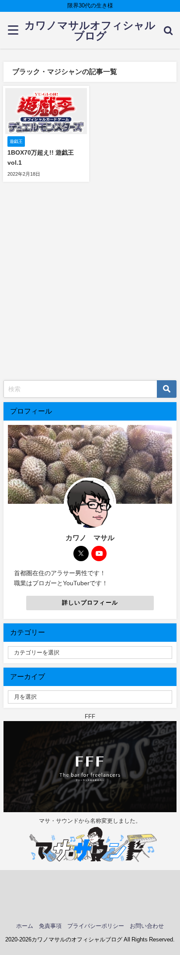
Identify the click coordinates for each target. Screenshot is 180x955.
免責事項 (50, 926)
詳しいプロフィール (90, 602)
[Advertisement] (90, 285)
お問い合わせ (147, 926)
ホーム (24, 926)
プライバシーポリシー (95, 926)
